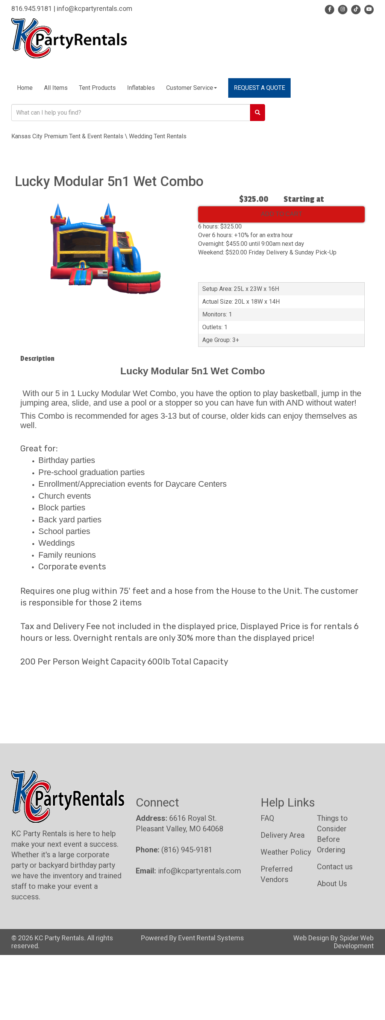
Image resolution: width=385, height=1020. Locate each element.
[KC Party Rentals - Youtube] (368, 8)
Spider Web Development (354, 942)
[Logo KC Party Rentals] (69, 37)
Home (25, 87)
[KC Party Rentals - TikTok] (355, 8)
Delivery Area (283, 835)
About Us (332, 883)
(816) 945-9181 (186, 849)
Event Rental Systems (211, 938)
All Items (56, 87)
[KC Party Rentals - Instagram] (341, 8)
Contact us (335, 866)
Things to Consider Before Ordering (332, 834)
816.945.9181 (31, 8)
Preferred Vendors (277, 874)
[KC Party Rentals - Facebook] (329, 8)
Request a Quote (259, 87)
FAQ (267, 818)
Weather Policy (286, 852)
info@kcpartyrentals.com (94, 8)
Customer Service (189, 87)
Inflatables (141, 87)
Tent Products (97, 87)
